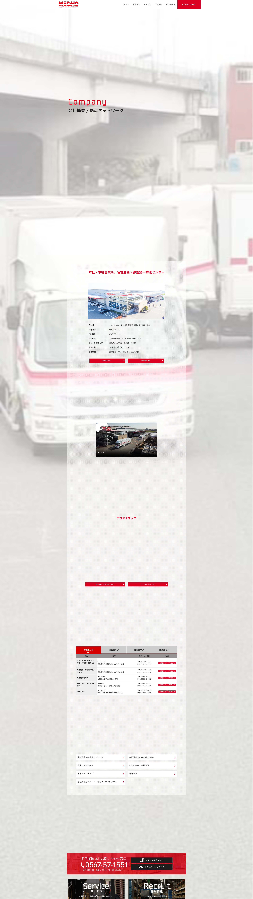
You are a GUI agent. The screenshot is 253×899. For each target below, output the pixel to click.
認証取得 (133, 773)
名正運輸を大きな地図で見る (105, 584)
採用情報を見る (145, 360)
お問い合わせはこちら (154, 867)
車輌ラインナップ (85, 773)
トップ (126, 4)
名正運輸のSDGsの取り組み (141, 757)
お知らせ (136, 4)
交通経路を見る (107, 360)
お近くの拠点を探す (154, 860)
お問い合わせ (190, 4)
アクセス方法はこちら (147, 584)
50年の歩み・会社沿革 (139, 765)
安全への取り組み (85, 765)
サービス (147, 4)
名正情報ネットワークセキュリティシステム (97, 781)
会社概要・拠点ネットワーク (90, 757)
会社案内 (158, 4)
